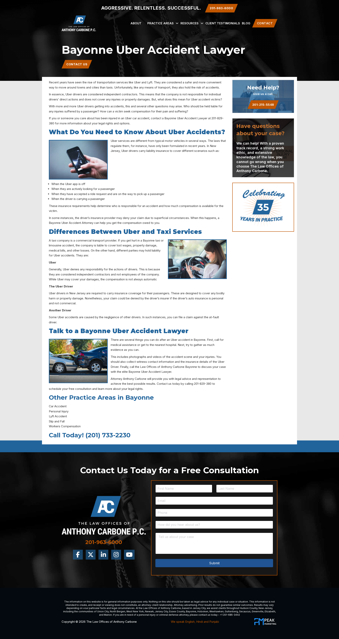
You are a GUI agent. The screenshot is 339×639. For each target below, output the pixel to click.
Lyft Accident (58, 416)
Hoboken (202, 611)
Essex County (177, 611)
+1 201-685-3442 (230, 614)
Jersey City (199, 608)
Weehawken (216, 611)
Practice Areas (160, 23)
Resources (189, 23)
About (135, 23)
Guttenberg (231, 611)
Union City (103, 611)
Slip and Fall (57, 421)
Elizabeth (270, 611)
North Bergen (117, 611)
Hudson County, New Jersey (256, 608)
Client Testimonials (222, 23)
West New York (135, 611)
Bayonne (191, 611)
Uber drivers (73, 94)
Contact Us (76, 64)
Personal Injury (58, 411)
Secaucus (245, 611)
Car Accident (58, 406)
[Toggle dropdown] (177, 23)
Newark (149, 611)
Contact (265, 23)
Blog (246, 23)
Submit (214, 563)
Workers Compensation (65, 426)
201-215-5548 (263, 105)
